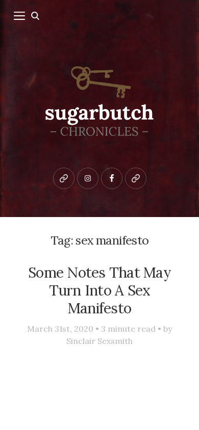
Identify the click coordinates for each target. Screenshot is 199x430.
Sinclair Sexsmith (99, 341)
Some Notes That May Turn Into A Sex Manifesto (99, 290)
